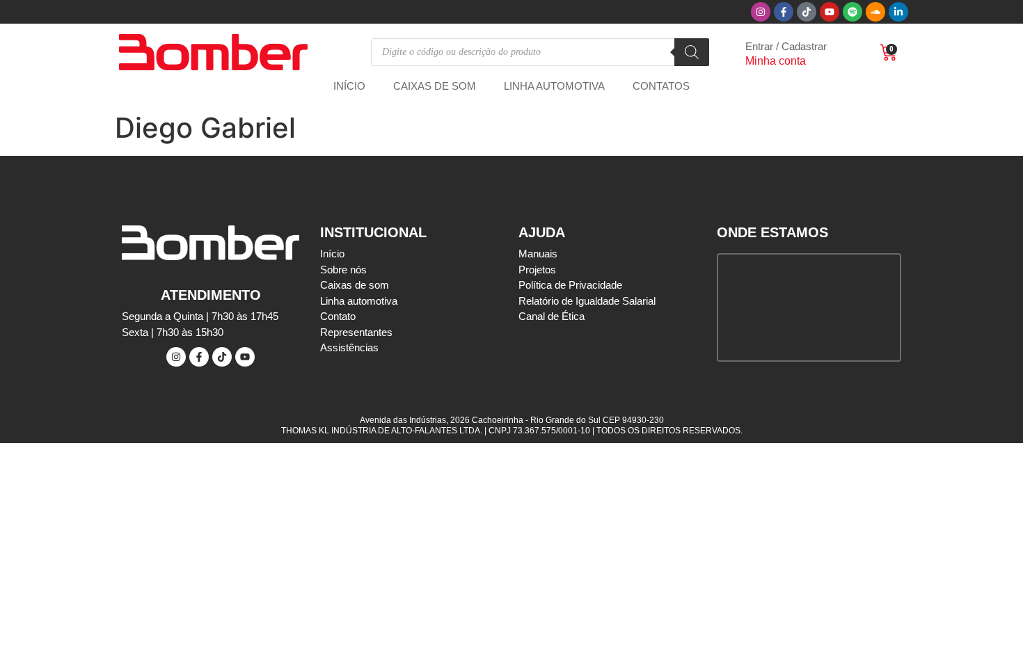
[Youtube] (829, 12)
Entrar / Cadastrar (786, 46)
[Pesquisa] (691, 52)
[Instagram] (760, 12)
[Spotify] (852, 12)
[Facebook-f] (783, 12)
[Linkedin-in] (898, 12)
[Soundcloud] (875, 12)
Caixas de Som (434, 86)
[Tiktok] (806, 12)
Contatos (661, 86)
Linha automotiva (554, 86)
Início (349, 86)
